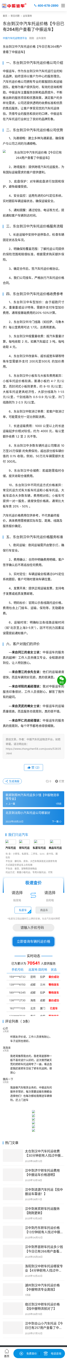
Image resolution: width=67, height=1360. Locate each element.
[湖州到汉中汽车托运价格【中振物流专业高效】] (13, 1289)
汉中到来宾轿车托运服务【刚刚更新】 (42, 1211)
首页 (5, 15)
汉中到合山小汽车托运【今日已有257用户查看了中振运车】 (44, 1326)
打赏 (58, 780)
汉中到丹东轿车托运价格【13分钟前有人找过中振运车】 (44, 1230)
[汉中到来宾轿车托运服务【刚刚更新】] (13, 1213)
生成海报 (13, 781)
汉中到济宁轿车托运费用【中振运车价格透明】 (42, 1173)
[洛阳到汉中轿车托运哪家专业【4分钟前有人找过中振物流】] (13, 1270)
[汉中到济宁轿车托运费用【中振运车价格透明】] (13, 1174)
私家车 (23, 910)
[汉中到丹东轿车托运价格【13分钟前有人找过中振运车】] (13, 1232)
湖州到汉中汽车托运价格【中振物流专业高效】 (42, 1287)
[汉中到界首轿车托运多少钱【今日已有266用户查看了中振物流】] (13, 1251)
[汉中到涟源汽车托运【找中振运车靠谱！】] (13, 1194)
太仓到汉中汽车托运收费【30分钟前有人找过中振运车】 (44, 1153)
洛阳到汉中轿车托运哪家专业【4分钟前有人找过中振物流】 (44, 1268)
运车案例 (41, 38)
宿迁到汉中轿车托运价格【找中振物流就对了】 (42, 1307)
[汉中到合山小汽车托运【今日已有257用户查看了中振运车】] (13, 1327)
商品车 (44, 910)
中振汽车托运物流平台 (15, 38)
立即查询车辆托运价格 (33, 941)
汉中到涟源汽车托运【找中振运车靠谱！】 (44, 1192)
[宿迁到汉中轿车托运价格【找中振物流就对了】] (13, 1308)
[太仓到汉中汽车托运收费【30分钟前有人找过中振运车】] (13, 1155)
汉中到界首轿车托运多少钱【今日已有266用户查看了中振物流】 (44, 1249)
